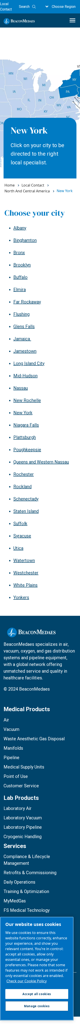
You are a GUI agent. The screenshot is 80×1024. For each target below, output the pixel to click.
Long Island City (28, 363)
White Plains (25, 585)
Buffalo (20, 277)
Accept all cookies (36, 994)
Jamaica (22, 338)
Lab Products (21, 797)
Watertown (24, 560)
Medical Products (27, 709)
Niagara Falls (26, 425)
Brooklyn (22, 265)
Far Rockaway (27, 302)
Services (15, 846)
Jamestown (24, 351)
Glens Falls (24, 326)
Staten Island (26, 511)
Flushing (21, 314)
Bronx (19, 252)
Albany (19, 228)
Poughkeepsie (27, 449)
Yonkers (21, 597)
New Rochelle (27, 400)
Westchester (25, 572)
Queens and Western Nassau (41, 462)
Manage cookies (37, 1006)
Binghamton (25, 240)
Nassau (20, 388)
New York (22, 412)
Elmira (19, 289)
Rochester (23, 474)
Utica (18, 548)
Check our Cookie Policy (26, 981)
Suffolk (20, 523)
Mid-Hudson (25, 375)
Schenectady (25, 499)
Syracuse (22, 536)
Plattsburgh (24, 437)
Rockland (22, 486)
